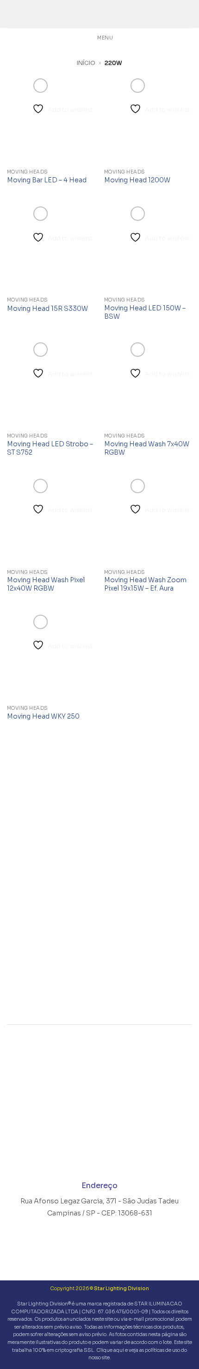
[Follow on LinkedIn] (100, 1156)
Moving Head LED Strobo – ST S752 (50, 448)
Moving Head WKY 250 (43, 716)
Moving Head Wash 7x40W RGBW (146, 448)
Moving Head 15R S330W (47, 309)
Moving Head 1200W (137, 180)
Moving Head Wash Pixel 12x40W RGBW (46, 584)
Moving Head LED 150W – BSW (145, 312)
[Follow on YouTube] (117, 1156)
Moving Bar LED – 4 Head (47, 180)
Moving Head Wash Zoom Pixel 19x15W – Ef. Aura (145, 584)
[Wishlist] (187, 14)
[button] (10, 14)
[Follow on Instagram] (82, 1156)
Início (86, 62)
